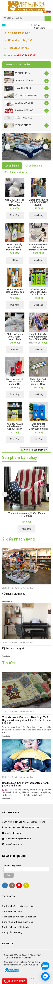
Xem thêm (35, 450)
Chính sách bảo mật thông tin (16, 927)
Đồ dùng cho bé (23, 125)
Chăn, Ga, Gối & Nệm (25, 80)
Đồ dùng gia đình (24, 103)
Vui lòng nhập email (12, 865)
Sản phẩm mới (12, 165)
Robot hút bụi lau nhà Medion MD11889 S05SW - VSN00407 (38, 248)
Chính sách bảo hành (12, 911)
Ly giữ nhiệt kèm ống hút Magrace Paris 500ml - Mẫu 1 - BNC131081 (38, 338)
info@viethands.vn (13, 833)
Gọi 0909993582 (16, 981)
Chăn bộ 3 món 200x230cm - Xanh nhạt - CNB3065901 (15, 338)
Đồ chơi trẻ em (23, 73)
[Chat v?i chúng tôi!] (45, 976)
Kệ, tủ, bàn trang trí (13, 648)
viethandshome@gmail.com (18, 838)
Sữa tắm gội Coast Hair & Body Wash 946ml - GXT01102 (38, 428)
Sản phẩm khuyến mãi (15, 172)
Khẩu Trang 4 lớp (24, 118)
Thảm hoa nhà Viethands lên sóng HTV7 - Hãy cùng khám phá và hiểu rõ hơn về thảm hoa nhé (26, 720)
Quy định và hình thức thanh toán (17, 922)
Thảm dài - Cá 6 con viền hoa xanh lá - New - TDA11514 (38, 383)
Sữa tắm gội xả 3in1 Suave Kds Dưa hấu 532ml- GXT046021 (38, 293)
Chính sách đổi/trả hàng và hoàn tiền (19, 916)
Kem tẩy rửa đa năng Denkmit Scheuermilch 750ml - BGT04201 (15, 429)
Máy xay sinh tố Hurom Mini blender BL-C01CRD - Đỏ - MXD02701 (14, 384)
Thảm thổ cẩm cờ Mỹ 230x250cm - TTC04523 (26, 514)
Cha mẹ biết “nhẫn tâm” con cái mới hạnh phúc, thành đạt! (25, 784)
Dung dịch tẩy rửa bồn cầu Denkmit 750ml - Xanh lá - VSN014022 (14, 249)
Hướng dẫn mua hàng (12, 932)
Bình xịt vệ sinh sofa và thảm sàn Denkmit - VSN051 (15, 293)
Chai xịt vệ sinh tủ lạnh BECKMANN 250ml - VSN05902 (38, 203)
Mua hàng (15, 215)
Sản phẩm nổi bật (33, 165)
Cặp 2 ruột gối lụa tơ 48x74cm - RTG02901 (14, 202)
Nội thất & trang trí (26, 95)
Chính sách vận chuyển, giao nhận (17, 906)
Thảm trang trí (23, 88)
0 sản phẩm (39, 28)
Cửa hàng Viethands (13, 593)
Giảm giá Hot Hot (24, 110)
